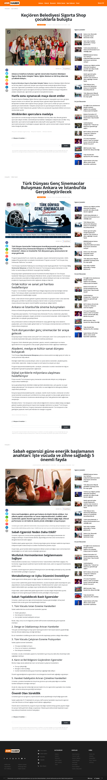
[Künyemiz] (39, 763)
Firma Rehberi (75, 766)
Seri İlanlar (74, 764)
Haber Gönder (21, 768)
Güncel (46, 3)
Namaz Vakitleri (76, 758)
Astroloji (91, 762)
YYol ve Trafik (75, 756)
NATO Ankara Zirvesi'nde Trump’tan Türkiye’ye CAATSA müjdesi (91, 133)
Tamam (97, 778)
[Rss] (19, 758)
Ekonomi (53, 3)
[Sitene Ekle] (25, 758)
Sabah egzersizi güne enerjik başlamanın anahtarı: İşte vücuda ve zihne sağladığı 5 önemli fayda (91, 77)
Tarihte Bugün (76, 760)
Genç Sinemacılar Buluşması (29, 355)
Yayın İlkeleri (7, 766)
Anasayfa (7, 8)
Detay (90, 778)
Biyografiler (92, 758)
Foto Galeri (43, 750)
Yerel (77, 3)
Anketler (91, 756)
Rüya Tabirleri (92, 760)
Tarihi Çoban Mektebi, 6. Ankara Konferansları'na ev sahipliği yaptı (92, 49)
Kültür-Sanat (61, 3)
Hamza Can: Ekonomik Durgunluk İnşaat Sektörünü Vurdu (90, 35)
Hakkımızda (7, 764)
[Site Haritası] (22, 758)
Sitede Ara (92, 754)
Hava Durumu (75, 754)
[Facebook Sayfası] (5, 758)
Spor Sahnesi (71, 3)
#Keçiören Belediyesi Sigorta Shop (21, 131)
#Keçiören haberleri (36, 131)
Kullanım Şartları (22, 764)
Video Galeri (43, 753)
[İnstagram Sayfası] (11, 758)
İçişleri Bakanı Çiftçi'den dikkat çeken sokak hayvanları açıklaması (91, 162)
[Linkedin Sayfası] (16, 758)
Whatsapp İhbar (22, 766)
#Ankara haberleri (47, 131)
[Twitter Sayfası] (8, 758)
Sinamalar (74, 762)
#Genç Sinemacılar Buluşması (19, 415)
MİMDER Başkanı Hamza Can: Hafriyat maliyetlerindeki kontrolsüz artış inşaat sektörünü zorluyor (92, 58)
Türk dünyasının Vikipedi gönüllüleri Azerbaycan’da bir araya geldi (91, 94)
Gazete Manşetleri (77, 768)
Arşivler (42, 760)
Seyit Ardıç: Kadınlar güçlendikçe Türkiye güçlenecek (89, 42)
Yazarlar (42, 757)
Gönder (66, 145)
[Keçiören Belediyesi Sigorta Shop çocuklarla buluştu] (38, 47)
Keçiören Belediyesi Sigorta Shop (22, 83)
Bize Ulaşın (43, 766)
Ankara (40, 3)
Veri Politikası (7, 768)
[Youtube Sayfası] (14, 758)
